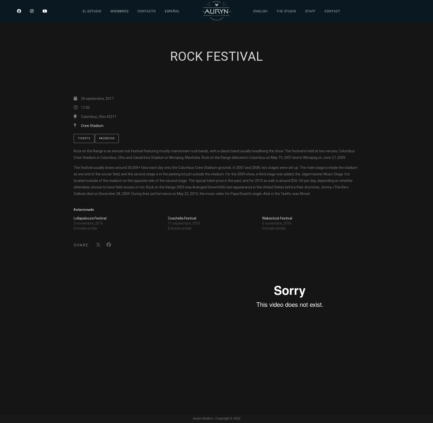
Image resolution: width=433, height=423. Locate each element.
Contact (332, 11)
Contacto (147, 11)
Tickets (84, 138)
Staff (310, 11)
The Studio (286, 11)
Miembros (120, 11)
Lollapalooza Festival (90, 218)
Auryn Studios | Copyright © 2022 (216, 418)
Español (172, 11)
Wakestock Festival (277, 218)
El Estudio (92, 11)
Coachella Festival (182, 218)
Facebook (107, 138)
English (260, 11)
